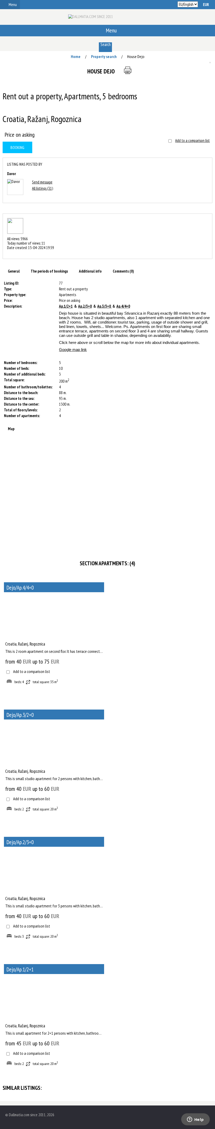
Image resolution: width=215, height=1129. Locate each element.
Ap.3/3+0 (104, 306)
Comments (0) (123, 271)
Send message (42, 182)
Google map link (73, 349)
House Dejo (135, 56)
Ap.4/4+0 (123, 306)
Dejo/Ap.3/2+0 (20, 714)
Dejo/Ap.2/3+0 (20, 842)
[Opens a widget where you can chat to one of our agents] (195, 1119)
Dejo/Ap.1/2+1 (20, 969)
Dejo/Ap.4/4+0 (20, 587)
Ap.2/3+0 (85, 306)
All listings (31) (42, 188)
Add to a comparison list (192, 140)
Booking (17, 147)
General (14, 271)
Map (11, 428)
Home (75, 56)
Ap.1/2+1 (66, 306)
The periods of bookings (49, 271)
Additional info (90, 271)
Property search (104, 56)
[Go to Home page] (90, 18)
